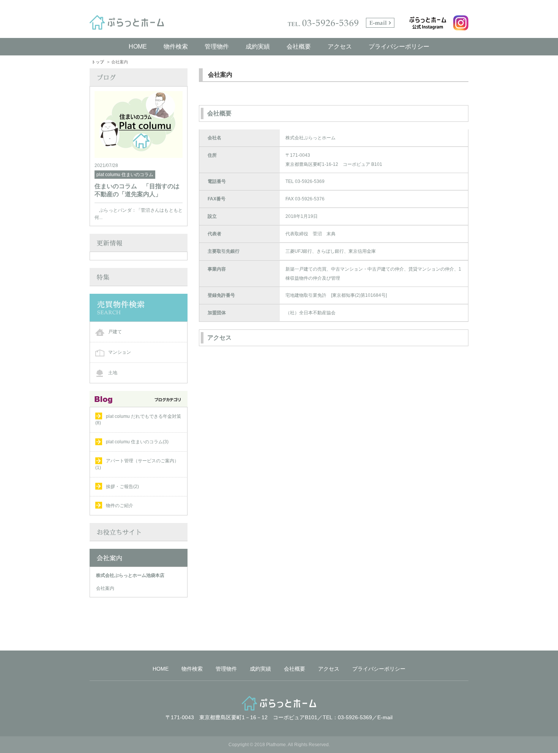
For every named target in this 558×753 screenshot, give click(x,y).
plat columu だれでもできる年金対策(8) (138, 419)
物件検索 (176, 47)
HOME (138, 47)
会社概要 (299, 47)
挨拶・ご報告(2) (122, 486)
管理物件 (217, 47)
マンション (119, 352)
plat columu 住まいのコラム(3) (137, 441)
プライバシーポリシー (399, 47)
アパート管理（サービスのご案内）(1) (137, 464)
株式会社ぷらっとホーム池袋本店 (130, 575)
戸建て (115, 331)
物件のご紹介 (119, 505)
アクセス (340, 47)
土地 (112, 372)
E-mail (384, 717)
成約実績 (258, 47)
